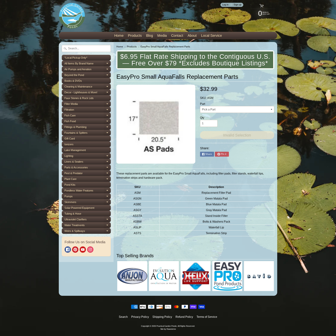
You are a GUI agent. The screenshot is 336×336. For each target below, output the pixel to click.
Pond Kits (69, 184)
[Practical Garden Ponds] (72, 16)
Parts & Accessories (87, 168)
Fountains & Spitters (87, 133)
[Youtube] (83, 249)
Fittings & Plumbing (87, 127)
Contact (177, 35)
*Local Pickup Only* (75, 57)
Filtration (87, 110)
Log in (225, 5)
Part (202, 103)
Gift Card (69, 138)
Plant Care (87, 179)
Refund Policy (184, 316)
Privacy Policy (140, 316)
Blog (149, 35)
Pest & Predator (87, 174)
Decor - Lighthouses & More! (87, 93)
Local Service (211, 35)
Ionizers (69, 144)
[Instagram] (90, 249)
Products (135, 35)
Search (123, 316)
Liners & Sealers (87, 162)
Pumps (87, 197)
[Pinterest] (75, 249)
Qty (202, 117)
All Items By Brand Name (87, 64)
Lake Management (75, 150)
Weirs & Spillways (87, 231)
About (192, 35)
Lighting (87, 156)
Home (119, 35)
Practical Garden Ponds (166, 326)
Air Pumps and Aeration (87, 70)
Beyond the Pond (87, 76)
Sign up (237, 5)
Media (162, 35)
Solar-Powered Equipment (79, 207)
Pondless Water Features (87, 191)
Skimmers (87, 203)
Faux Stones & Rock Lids (79, 98)
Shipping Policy (162, 316)
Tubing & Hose (72, 213)
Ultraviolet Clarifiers (87, 220)
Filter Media (87, 104)
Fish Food (87, 122)
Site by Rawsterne (168, 329)
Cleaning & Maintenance (87, 87)
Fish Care (87, 116)
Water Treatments (87, 226)
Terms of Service (207, 316)
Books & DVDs (73, 80)
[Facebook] (68, 249)
